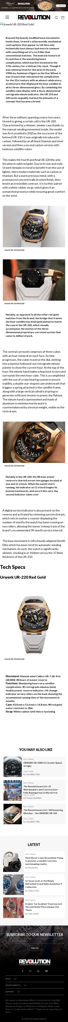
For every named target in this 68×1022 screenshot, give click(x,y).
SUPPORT (9, 991)
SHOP (7, 979)
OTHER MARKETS (12, 985)
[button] (56, 17)
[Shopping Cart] (63, 17)
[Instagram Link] (30, 970)
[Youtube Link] (46, 970)
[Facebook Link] (22, 970)
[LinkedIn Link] (38, 970)
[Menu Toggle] (7, 17)
